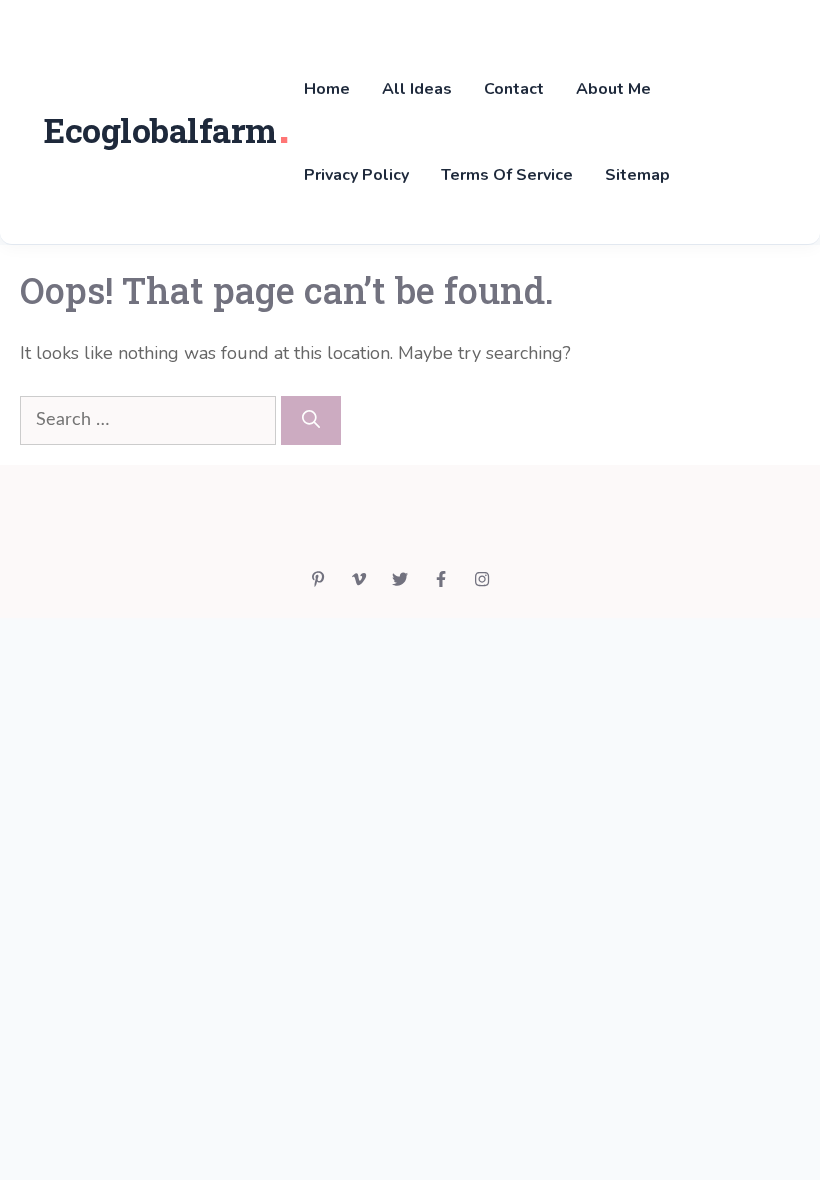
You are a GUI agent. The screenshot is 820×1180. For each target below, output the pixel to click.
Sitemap (637, 175)
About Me (613, 89)
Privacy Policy (356, 175)
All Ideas (417, 89)
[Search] (311, 420)
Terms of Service (507, 175)
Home (327, 89)
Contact (514, 89)
